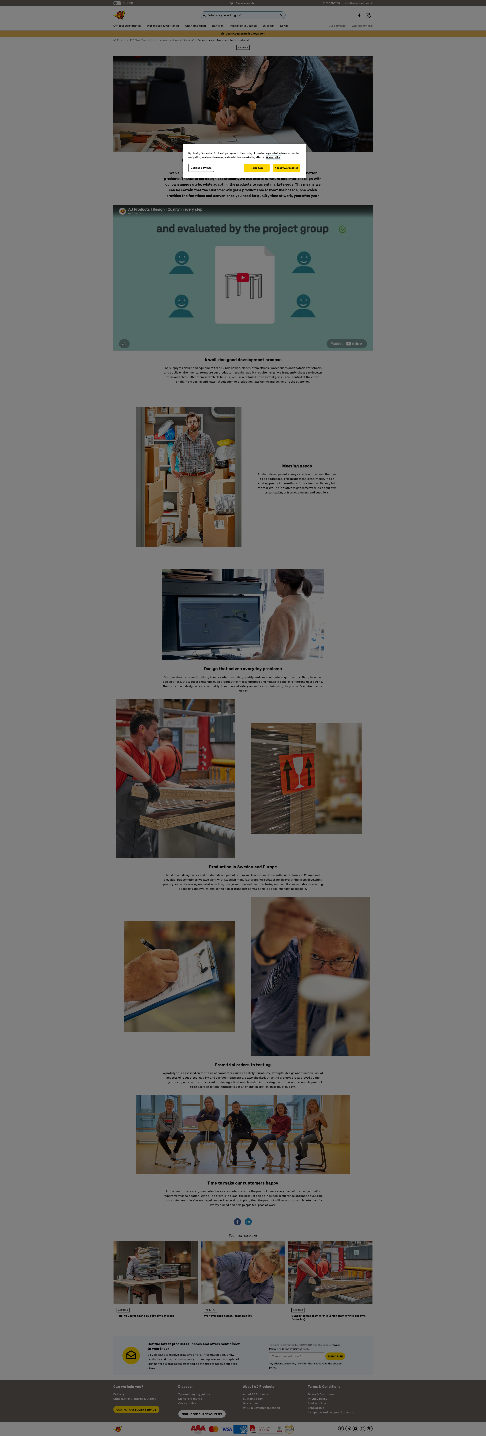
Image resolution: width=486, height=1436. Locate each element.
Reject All (257, 167)
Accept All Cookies (286, 167)
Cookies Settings (201, 167)
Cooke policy (273, 157)
